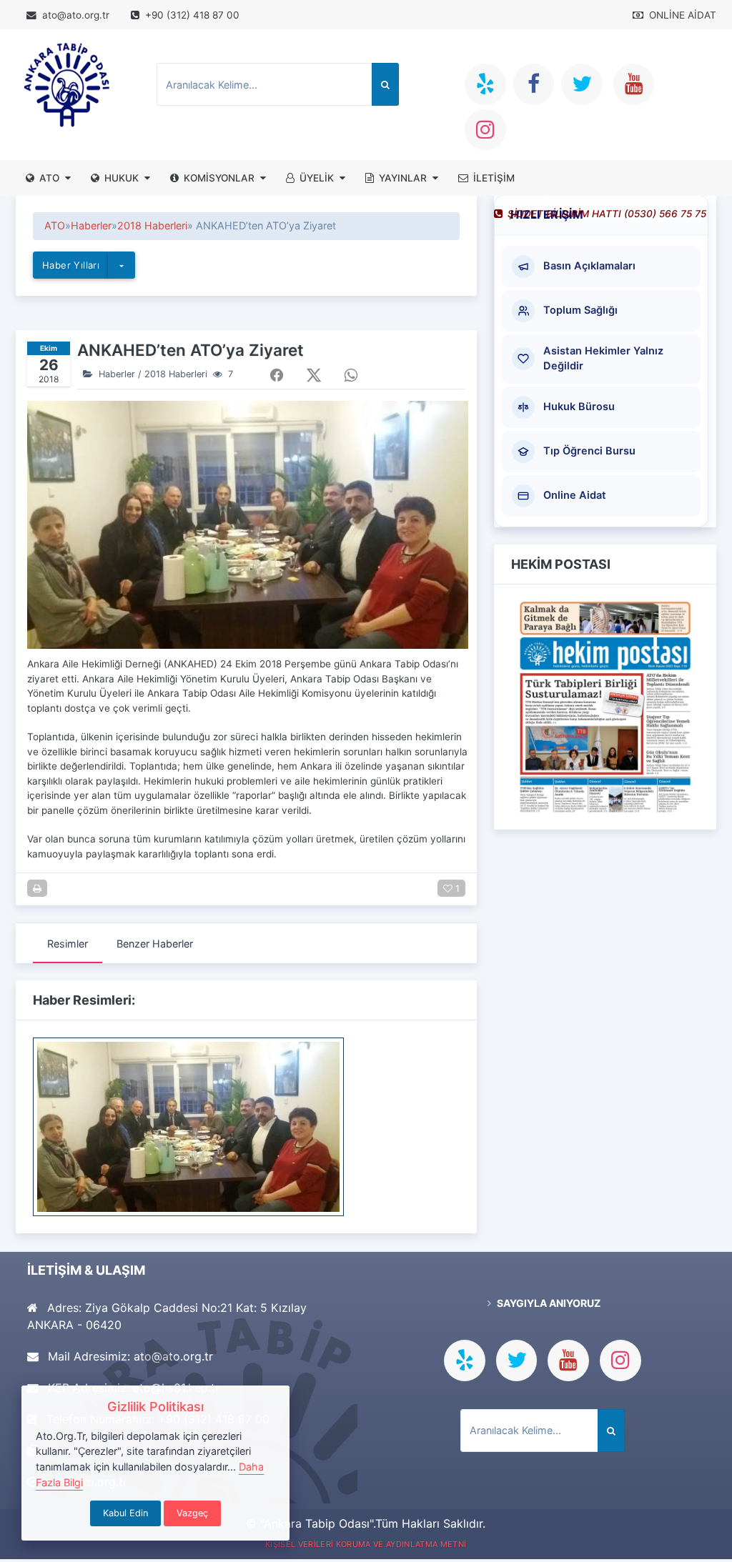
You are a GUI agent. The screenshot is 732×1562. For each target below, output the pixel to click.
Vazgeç (192, 1513)
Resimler (67, 943)
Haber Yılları (70, 265)
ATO (49, 178)
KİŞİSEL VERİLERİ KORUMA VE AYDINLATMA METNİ (365, 1544)
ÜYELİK (317, 178)
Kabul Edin (125, 1513)
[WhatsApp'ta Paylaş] (351, 375)
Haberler (117, 374)
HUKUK (121, 178)
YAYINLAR (403, 178)
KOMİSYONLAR (219, 178)
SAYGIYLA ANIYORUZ (547, 1303)
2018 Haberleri (175, 374)
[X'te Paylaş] (314, 375)
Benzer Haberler (155, 943)
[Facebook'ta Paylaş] (277, 375)
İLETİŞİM (494, 178)
